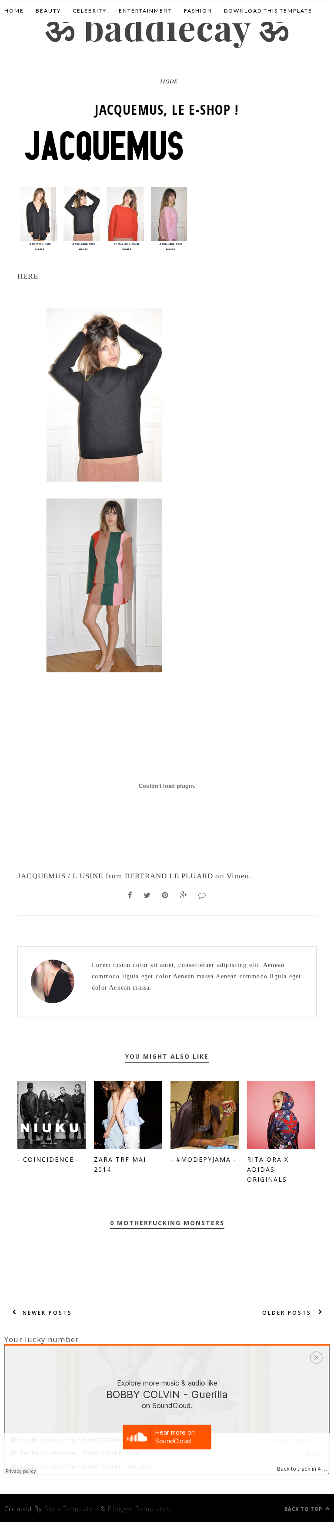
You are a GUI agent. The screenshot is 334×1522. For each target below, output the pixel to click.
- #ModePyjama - (203, 1159)
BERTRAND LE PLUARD (169, 876)
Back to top (304, 1508)
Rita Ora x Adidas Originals (268, 1169)
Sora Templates (71, 1508)
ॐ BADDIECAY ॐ (167, 26)
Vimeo (238, 876)
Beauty (48, 10)
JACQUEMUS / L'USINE (60, 876)
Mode (169, 81)
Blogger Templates (139, 1508)
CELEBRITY (90, 10)
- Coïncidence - (48, 1159)
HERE (27, 276)
